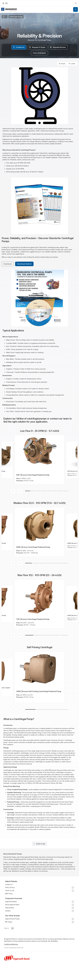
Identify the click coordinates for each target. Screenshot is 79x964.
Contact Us (9, 884)
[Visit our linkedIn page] (12, 928)
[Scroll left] (13, 491)
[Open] (75, 9)
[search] (75, 3)
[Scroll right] (20, 491)
